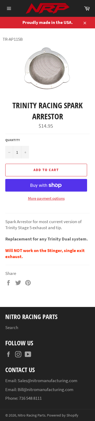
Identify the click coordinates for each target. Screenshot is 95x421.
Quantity (12, 140)
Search (11, 327)
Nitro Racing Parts (31, 415)
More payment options (46, 198)
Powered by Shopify (62, 415)
